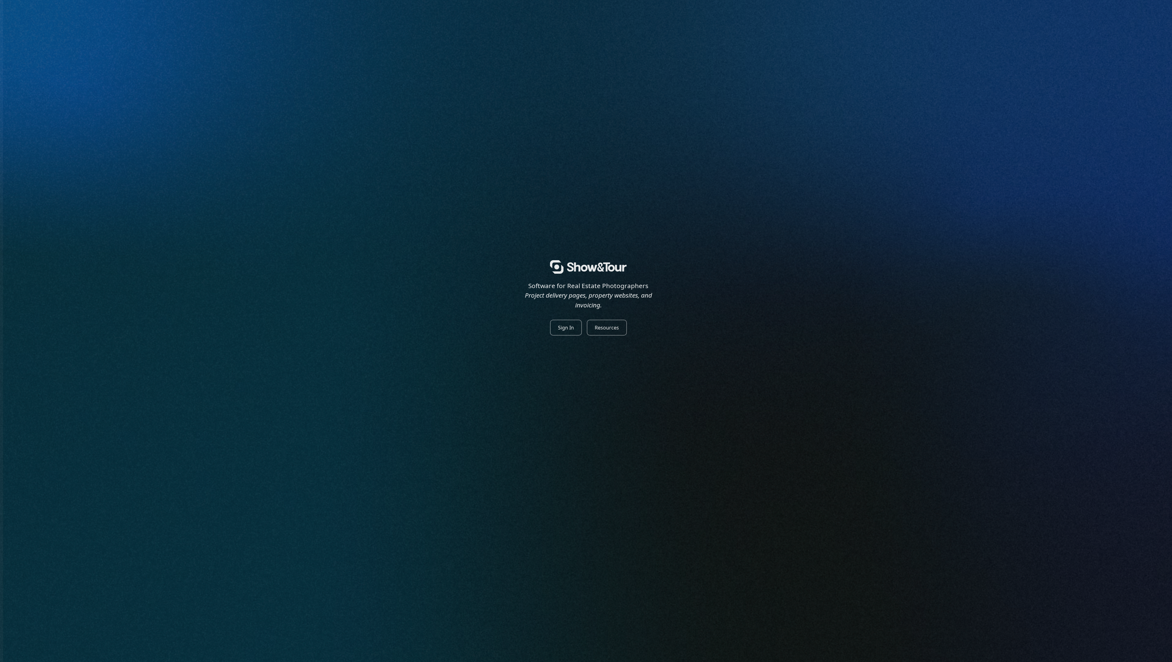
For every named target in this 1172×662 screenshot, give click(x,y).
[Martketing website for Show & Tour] (588, 267)
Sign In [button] (566, 327)
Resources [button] (607, 327)
